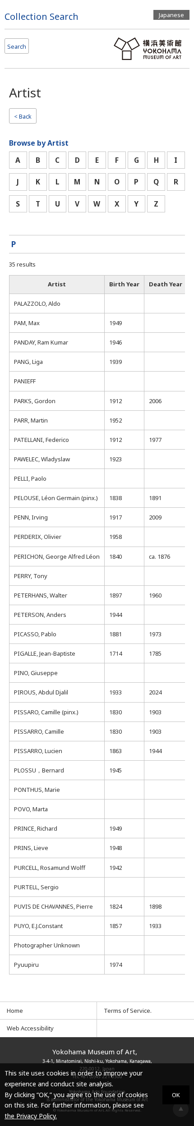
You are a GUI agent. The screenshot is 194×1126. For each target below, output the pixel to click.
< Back (23, 116)
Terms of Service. (128, 1011)
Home (15, 1011)
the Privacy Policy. (31, 1116)
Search (16, 46)
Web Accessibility (30, 1028)
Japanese (171, 15)
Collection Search (42, 16)
